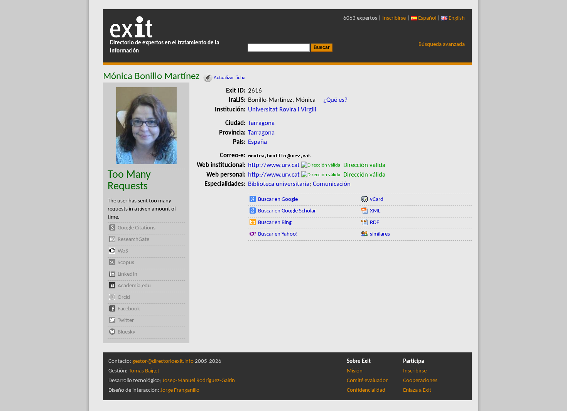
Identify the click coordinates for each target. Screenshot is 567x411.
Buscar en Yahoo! (278, 234)
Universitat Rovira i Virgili (282, 109)
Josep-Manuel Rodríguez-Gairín (198, 381)
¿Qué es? (335, 100)
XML (375, 211)
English (456, 18)
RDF (374, 223)
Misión (355, 371)
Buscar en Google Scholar (287, 211)
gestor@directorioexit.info (163, 361)
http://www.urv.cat (274, 165)
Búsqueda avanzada (441, 44)
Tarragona (261, 123)
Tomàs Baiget (144, 371)
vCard (376, 199)
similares (380, 234)
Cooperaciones (420, 381)
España (257, 142)
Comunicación (332, 184)
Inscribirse (394, 18)
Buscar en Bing (275, 223)
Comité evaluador (367, 381)
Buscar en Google (278, 199)
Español (426, 18)
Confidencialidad (366, 390)
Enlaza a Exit (417, 390)
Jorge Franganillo (179, 390)
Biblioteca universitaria (278, 184)
